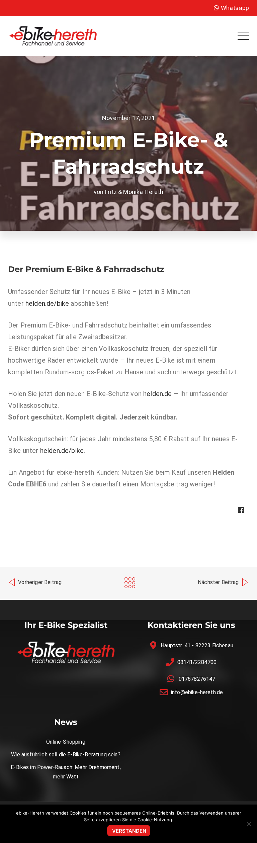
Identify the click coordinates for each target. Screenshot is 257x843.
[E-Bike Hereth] (53, 35)
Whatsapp (234, 7)
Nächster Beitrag (219, 582)
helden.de (157, 394)
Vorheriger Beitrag (39, 582)
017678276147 (197, 679)
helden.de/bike (47, 303)
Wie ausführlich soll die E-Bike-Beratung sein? (65, 754)
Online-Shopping (65, 742)
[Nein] (248, 824)
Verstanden (129, 831)
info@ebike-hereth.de (197, 692)
